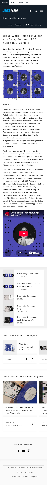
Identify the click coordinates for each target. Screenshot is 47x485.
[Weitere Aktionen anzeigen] (32, 359)
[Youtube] (23, 450)
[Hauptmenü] (41, 10)
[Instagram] (28, 450)
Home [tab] (9, 25)
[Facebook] (18, 450)
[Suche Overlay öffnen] (35, 10)
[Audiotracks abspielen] (26, 359)
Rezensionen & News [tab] (24, 25)
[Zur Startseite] (13, 12)
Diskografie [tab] (40, 25)
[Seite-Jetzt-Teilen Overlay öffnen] (30, 10)
